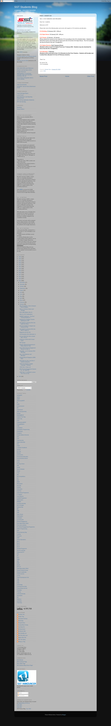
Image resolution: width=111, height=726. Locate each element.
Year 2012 (19, 705)
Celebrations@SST (21, 422)
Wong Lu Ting (21, 641)
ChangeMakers (20, 424)
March (21, 300)
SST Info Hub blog (21, 101)
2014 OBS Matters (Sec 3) (26, 312)
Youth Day (19, 602)
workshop (19, 601)
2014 (20, 280)
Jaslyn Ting (21, 616)
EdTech (19, 449)
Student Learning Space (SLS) (24, 70)
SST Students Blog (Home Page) (25, 665)
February (22, 302)
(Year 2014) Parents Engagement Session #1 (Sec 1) (28, 348)
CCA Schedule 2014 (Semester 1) (28, 334)
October (22, 286)
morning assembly (21, 503)
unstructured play (21, 593)
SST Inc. (19, 566)
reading (19, 534)
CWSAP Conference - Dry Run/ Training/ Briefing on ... (27, 317)
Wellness (19, 599)
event (18, 460)
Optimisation (20, 516)
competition (20, 427)
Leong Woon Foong (23, 624)
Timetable (19, 590)
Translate (28, 389)
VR (17, 597)
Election (19, 453)
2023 (20, 262)
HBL (18, 465)
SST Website (20, 660)
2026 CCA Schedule (22, 84)
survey (18, 575)
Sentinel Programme (22, 548)
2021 (20, 266)
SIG (18, 554)
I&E (18, 474)
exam (18, 462)
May (21, 296)
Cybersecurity (20, 440)
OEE (18, 512)
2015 (20, 278)
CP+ (18, 436)
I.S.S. (18, 472)
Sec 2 (18, 543)
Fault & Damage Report (22, 93)
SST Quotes (22, 342)
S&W (18, 537)
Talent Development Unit (23, 577)
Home (67, 76)
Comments (21, 695)
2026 (20, 256)
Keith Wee (20, 620)
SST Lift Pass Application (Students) (25, 100)
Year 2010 (28, 708)
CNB (18, 426)
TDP (18, 581)
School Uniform (20, 109)
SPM (18, 563)
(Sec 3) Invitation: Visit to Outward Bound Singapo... (28, 306)
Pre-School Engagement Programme (26, 527)
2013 (20, 376)
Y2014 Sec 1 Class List (25, 367)
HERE (21, 52)
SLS (18, 557)
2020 (20, 268)
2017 (20, 274)
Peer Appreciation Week (22, 523)
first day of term (20, 463)
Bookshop (19, 107)
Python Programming (22, 528)
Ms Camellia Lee (22, 633)
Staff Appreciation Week (22, 568)
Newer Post (43, 76)
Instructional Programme (23, 492)
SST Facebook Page (22, 661)
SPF (18, 561)
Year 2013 (19, 704)
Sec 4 (18, 546)
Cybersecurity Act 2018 (22, 60)
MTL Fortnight (20, 505)
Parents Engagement (22, 521)
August (21, 290)
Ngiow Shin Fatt (22, 637)
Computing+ (20, 431)
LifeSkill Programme (22, 498)
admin (18, 397)
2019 (20, 270)
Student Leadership (21, 572)
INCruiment (19, 483)
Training (19, 591)
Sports (18, 564)
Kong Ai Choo (21, 622)
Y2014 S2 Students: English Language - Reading (26, 364)
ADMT (18, 398)
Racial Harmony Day (22, 532)
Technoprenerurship (22, 586)
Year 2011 (19, 707)
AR (17, 407)
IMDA (18, 481)
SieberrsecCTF (20, 552)
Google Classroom (21, 71)
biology (18, 413)
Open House (20, 514)
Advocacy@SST (21, 400)
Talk (18, 579)
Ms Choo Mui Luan (23, 635)
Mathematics (20, 499)
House (18, 471)
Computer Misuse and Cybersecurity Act (26, 56)
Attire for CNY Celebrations (26, 314)
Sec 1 (18, 541)
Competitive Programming (23, 429)
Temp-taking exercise (22, 588)
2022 (20, 264)
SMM (18, 559)
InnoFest (19, 490)
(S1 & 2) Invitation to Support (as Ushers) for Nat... (27, 326)
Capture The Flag (21, 416)
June (21, 294)
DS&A (18, 445)
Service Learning (21, 550)
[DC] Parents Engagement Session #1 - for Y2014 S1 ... (28, 370)
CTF (18, 438)
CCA (44, 71)
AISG (18, 404)
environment (20, 454)
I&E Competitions (21, 476)
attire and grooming (21, 411)
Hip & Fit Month (20, 469)
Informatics (19, 489)
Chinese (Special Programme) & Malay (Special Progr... (27, 345)
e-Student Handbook (22, 447)
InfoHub (19, 487)
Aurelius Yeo (21, 614)
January (22, 304)
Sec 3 (18, 545)
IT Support (19, 494)
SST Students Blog (25, 7)
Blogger (64, 714)
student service (20, 573)
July (21, 292)
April (21, 298)
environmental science (22, 458)
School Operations (21, 539)
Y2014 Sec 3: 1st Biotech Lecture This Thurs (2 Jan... (27, 373)
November (22, 284)
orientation (19, 517)
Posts (20, 693)
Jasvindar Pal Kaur (22, 618)
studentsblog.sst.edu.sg (24, 703)
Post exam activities (21, 525)
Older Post (90, 76)
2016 (20, 276)
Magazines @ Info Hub (25, 332)
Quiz (18, 530)
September (22, 288)
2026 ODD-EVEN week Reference (25, 68)
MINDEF (19, 501)
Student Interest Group (22, 570)
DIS (18, 444)
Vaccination (19, 595)
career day (19, 418)
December (22, 282)
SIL (18, 555)
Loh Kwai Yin (21, 627)
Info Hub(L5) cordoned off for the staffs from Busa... (27, 323)
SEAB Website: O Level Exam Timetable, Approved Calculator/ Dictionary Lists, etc (24, 75)
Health (18, 467)
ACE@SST (19, 395)
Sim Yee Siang (21, 639)
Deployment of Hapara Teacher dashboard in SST (27, 320)
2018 (20, 272)
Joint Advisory (20, 496)
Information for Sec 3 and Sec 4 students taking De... (27, 361)
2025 (20, 258)
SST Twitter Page (21, 663)
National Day (20, 507)
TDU (18, 582)
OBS (18, 510)
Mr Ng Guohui (21, 629)
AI (17, 402)
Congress (19, 433)
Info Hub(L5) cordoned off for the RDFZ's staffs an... (27, 330)
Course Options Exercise (23, 434)
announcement (20, 406)
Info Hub (19, 485)
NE (17, 508)
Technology (20, 584)
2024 (20, 260)
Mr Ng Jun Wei (22, 631)
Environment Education (22, 456)
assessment (20, 409)
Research (19, 536)
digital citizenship (21, 442)
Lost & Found (20, 95)
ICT (18, 478)
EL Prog (19, 451)
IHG (18, 480)
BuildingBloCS (20, 415)
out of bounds (20, 519)
